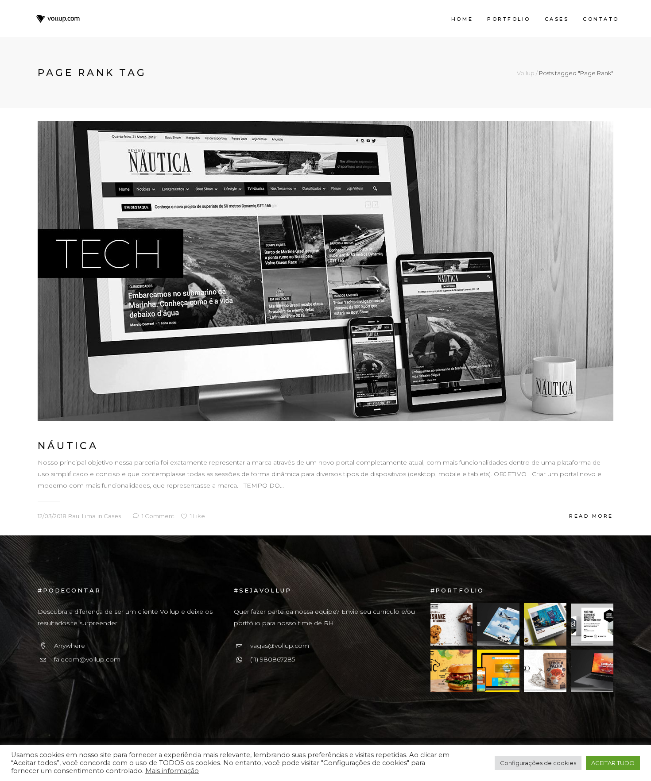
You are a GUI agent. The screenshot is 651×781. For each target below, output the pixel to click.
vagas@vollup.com (279, 646)
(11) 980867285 (272, 659)
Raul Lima (82, 515)
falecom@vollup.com (87, 659)
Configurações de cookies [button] (538, 762)
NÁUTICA (68, 446)
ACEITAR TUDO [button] (613, 762)
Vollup (526, 73)
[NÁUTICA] (325, 271)
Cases (112, 515)
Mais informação (172, 771)
